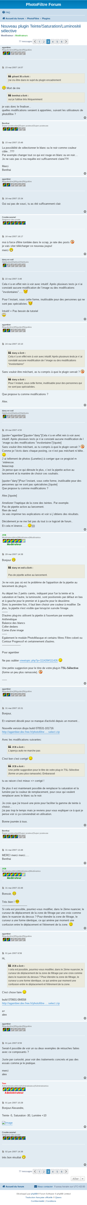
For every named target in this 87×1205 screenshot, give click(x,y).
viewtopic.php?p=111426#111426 (39, 660)
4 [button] (52, 41)
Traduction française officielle (39, 1197)
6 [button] (61, 41)
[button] (35, 41)
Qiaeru (58, 1197)
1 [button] (39, 41)
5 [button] (57, 41)
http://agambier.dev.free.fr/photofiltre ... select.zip (31, 731)
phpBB (34, 1194)
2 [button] (44, 41)
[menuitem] (6, 12)
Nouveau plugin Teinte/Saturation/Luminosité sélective (41, 28)
